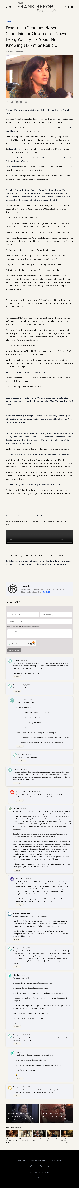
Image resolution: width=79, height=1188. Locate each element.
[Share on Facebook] (7, 102)
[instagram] (64, 6)
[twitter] (61, 6)
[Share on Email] (26, 102)
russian (16, 808)
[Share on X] (12, 102)
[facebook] (58, 6)
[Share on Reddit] (17, 102)
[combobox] (39, 1177)
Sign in (21, 626)
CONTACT (21, 1160)
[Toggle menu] (6, 7)
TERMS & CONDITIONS (37, 1160)
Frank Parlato (20, 51)
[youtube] (71, 6)
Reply (18, 676)
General (9, 21)
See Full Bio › (47, 592)
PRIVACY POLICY (55, 1160)
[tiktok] (68, 6)
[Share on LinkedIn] (21, 102)
